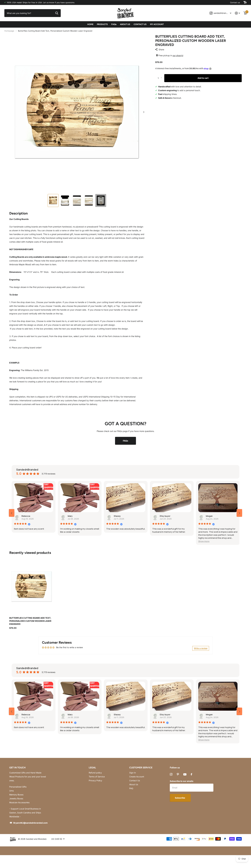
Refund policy (95, 772)
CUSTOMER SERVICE (140, 767)
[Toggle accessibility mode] (245, 2)
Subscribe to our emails (181, 781)
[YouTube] (184, 774)
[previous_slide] (12, 513)
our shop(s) (178, 55)
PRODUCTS (102, 24)
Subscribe (180, 798)
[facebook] (191, 774)
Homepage (9, 31)
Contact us (235, 2)
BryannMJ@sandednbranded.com (30, 823)
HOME (90, 24)
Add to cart (203, 78)
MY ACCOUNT (157, 24)
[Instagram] (171, 774)
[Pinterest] (178, 774)
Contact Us (134, 780)
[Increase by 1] (162, 75)
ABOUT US (125, 24)
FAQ (131, 788)
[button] (144, 112)
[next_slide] (239, 513)
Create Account (136, 776)
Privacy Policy (95, 780)
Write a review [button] (200, 648)
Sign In (132, 772)
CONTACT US (140, 24)
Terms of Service (97, 776)
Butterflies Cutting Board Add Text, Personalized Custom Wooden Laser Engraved (30, 621)
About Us (133, 784)
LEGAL (92, 767)
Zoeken (57, 13)
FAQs (113, 24)
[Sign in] (237, 13)
